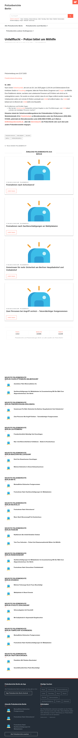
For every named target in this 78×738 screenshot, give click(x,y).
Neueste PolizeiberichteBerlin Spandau (15, 579)
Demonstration (60, 19)
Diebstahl (26, 20)
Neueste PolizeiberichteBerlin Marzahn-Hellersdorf (18, 453)
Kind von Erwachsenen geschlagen (25, 459)
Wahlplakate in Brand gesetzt (23, 592)
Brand (51, 19)
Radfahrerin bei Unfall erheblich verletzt (27, 534)
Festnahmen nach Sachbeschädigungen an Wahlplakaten (32, 226)
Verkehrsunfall (18, 88)
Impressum (52, 717)
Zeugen (61, 90)
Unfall (39, 19)
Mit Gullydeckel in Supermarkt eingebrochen (28, 617)
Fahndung (26, 19)
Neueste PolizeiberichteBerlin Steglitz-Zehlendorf (17, 604)
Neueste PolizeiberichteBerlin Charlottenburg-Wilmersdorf (21, 378)
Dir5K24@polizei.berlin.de (14, 122)
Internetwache (36, 122)
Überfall (55, 19)
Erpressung (31, 20)
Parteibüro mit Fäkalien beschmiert (25, 660)
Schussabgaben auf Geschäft (23, 610)
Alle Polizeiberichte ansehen (20, 734)
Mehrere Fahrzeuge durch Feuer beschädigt (28, 585)
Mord (48, 19)
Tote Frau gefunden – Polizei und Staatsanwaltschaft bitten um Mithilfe (37, 542)
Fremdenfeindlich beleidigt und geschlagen (28, 434)
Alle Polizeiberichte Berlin (14, 26)
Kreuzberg (18, 78)
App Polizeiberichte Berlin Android (17, 693)
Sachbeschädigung (14, 20)
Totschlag (43, 19)
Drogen (21, 20)
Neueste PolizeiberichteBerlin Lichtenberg (15, 428)
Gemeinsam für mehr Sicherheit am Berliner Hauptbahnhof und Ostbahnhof (38, 409)
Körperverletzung (33, 19)
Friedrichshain (9, 78)
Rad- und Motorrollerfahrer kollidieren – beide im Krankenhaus (34, 441)
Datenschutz (43, 717)
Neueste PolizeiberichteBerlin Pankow (15, 529)
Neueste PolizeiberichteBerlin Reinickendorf (15, 554)
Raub (22, 19)
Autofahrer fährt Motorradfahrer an (25, 384)
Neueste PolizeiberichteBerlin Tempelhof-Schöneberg (18, 629)
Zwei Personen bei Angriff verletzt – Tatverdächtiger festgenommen (36, 311)
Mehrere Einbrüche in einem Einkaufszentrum (28, 467)
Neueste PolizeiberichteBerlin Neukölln (15, 504)
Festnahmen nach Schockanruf (20, 185)
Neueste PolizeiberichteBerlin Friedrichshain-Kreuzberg (20, 403)
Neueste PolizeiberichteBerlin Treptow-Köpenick (16, 654)
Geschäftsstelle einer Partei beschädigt (27, 668)
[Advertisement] (39, 59)
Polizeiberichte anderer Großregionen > (20, 31)
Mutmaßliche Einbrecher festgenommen (27, 484)
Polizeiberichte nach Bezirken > (37, 26)
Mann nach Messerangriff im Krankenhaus (27, 517)
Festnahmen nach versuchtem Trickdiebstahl (28, 567)
